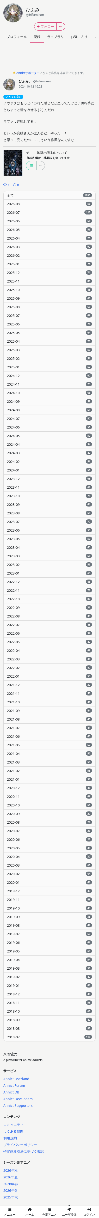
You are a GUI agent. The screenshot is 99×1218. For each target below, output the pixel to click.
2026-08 (48, 204)
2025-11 (48, 281)
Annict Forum (14, 1085)
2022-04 (48, 650)
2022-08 (48, 616)
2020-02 (48, 874)
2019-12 (48, 891)
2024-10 (48, 393)
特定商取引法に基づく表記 (23, 1151)
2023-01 (48, 573)
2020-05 (48, 848)
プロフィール (17, 36)
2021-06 (48, 736)
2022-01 (48, 676)
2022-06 (48, 633)
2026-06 (48, 221)
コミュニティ (13, 1124)
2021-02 (48, 770)
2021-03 (48, 762)
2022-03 (48, 659)
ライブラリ (55, 36)
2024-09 (48, 401)
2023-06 (48, 530)
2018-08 (48, 1028)
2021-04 (48, 753)
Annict (10, 1054)
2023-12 (48, 478)
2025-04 (48, 341)
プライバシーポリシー (20, 1144)
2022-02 (48, 667)
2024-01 (48, 470)
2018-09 (48, 1020)
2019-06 (48, 942)
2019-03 (48, 968)
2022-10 (48, 599)
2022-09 (48, 607)
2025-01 (48, 367)
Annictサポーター (28, 73)
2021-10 (48, 702)
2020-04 (48, 856)
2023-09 (48, 504)
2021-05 (48, 745)
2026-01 (48, 264)
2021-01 (48, 779)
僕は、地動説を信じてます (48, 158)
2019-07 (48, 934)
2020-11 (48, 796)
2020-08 (48, 822)
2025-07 (48, 315)
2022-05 (48, 642)
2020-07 (48, 831)
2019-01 (48, 985)
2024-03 (48, 453)
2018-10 (48, 1011)
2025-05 (48, 332)
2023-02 (48, 564)
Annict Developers (18, 1099)
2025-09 (48, 298)
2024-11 (48, 384)
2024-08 (48, 410)
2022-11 (48, 590)
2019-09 (48, 917)
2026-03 (48, 247)
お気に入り (79, 36)
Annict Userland (16, 1079)
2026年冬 (10, 1190)
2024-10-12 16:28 (30, 86)
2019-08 (48, 925)
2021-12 (48, 685)
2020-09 (48, 813)
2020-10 (48, 805)
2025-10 (48, 290)
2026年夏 (10, 1177)
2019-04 (48, 959)
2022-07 (48, 624)
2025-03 (48, 350)
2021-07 (48, 728)
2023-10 (48, 496)
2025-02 (48, 358)
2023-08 (48, 513)
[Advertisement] (49, 58)
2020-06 (48, 839)
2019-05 (48, 951)
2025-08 (48, 307)
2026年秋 (10, 1170)
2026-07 (48, 212)
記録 (37, 36)
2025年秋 (10, 1197)
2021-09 (48, 710)
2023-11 (48, 487)
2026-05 (48, 229)
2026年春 (10, 1183)
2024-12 (48, 375)
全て (48, 195)
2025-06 (48, 324)
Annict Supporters (18, 1105)
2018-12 (48, 994)
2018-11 (48, 1002)
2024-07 (48, 418)
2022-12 (48, 582)
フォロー (47, 26)
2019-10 (48, 908)
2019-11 (48, 899)
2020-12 (48, 788)
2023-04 (48, 547)
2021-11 (48, 693)
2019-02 (48, 977)
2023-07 (48, 521)
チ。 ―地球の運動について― (48, 152)
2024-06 (48, 427)
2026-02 (48, 255)
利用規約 (10, 1138)
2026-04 (48, 238)
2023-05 (48, 539)
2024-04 (48, 444)
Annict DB (11, 1092)
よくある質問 (13, 1131)
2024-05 (48, 436)
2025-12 (48, 272)
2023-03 (48, 556)
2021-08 (48, 719)
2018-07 (48, 1037)
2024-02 (48, 461)
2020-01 (48, 882)
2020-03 (48, 865)
